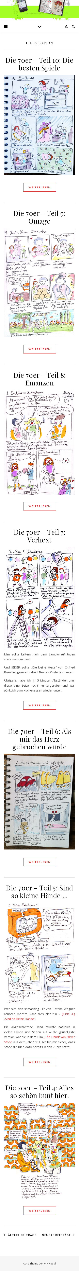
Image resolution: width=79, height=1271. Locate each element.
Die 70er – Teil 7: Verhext (39, 535)
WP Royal (50, 1263)
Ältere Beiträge (21, 1235)
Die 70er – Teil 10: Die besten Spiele (39, 63)
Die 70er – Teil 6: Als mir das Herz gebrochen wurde (39, 739)
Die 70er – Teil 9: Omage (39, 217)
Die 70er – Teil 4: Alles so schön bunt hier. (39, 1091)
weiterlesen (40, 187)
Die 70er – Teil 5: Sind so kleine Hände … (39, 891)
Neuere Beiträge (57, 1235)
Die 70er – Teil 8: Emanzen (39, 378)
